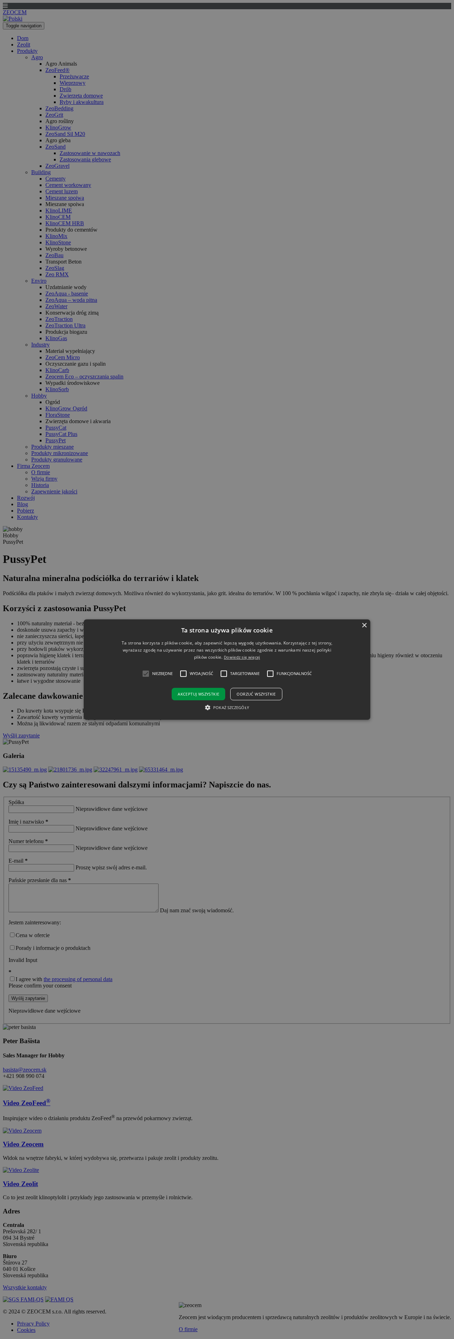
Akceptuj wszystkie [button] (198, 694)
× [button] (364, 625)
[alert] (227, 669)
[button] (227, 669)
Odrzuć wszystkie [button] (256, 694)
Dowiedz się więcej (242, 657)
